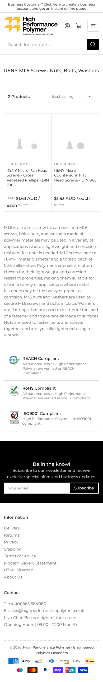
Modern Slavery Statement (30, 563)
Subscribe (84, 487)
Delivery (12, 528)
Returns (12, 535)
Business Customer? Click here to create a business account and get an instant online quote (51, 6)
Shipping (13, 549)
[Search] (93, 44)
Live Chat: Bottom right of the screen (40, 617)
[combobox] (51, 44)
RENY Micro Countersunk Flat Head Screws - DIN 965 (75, 175)
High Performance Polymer (46, 647)
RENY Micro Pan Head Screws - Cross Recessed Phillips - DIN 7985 (28, 177)
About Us (13, 577)
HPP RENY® (17, 164)
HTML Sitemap (18, 569)
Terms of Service (20, 555)
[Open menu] (93, 26)
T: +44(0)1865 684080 (25, 603)
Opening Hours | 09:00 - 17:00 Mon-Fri (41, 624)
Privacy (11, 541)
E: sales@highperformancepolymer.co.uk (44, 610)
